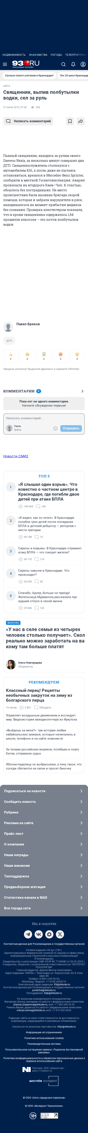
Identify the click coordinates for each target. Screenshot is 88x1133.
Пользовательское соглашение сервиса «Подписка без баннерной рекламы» (44, 1051)
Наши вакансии (17, 865)
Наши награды (16, 855)
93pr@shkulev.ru (66, 1026)
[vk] (39, 934)
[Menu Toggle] (5, 64)
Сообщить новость (20, 802)
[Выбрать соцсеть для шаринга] (81, 121)
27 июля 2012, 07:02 (15, 107)
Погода (56, 54)
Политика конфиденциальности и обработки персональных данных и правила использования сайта (44, 1060)
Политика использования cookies (44, 1038)
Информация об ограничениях (44, 1032)
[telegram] (28, 934)
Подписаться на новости (24, 791)
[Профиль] (83, 64)
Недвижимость (14, 54)
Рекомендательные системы (44, 1043)
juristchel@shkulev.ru (44, 990)
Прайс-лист (14, 834)
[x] (60, 934)
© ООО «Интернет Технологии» (44, 1105)
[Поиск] (63, 64)
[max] (49, 934)
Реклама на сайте (18, 823)
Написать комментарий (32, 121)
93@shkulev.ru (62, 984)
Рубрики (11, 812)
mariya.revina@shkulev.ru (31, 1010)
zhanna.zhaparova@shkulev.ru (30, 1004)
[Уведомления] (73, 64)
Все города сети (17, 908)
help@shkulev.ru (53, 993)
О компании (14, 844)
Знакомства (38, 54)
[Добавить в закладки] (70, 121)
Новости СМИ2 (15, 456)
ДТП (9, 340)
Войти (17, 429)
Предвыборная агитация (25, 887)
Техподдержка (16, 876)
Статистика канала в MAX (25, 897)
